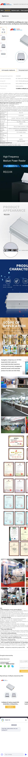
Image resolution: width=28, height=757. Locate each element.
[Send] (26, 754)
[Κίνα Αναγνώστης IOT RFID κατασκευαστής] (6, 4)
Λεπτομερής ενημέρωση (8, 70)
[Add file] (2, 754)
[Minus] (26, 720)
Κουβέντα (10, 707)
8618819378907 (10, 664)
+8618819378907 (4, 663)
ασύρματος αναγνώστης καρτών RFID (15, 647)
